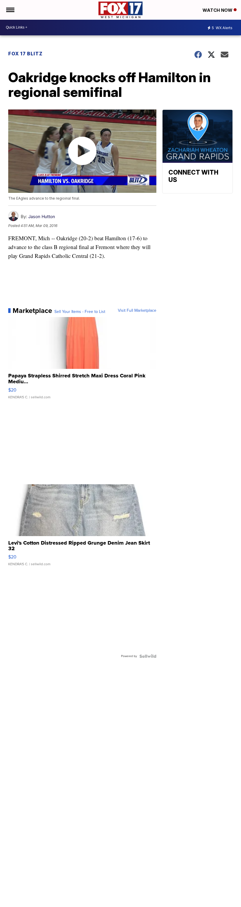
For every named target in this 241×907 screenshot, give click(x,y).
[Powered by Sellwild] (147, 656)
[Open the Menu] (9, 10)
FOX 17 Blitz (25, 54)
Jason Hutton (41, 216)
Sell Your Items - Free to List (79, 312)
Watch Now (218, 10)
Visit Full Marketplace (137, 311)
